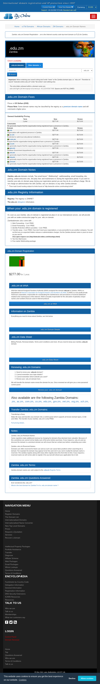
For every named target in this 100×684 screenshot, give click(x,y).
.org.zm (12, 157)
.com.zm (12, 139)
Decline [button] (72, 678)
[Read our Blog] (15, 622)
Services (8, 535)
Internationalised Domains (16, 520)
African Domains (43, 26)
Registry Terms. (52, 470)
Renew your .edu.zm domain (50, 390)
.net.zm (12, 153)
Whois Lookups (11, 567)
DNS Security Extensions (15, 594)
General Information (13, 588)
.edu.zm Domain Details (50, 329)
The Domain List (12, 517)
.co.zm (11, 144)
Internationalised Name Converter (19, 523)
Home (16, 26)
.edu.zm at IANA (50, 304)
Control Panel (10, 637)
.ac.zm (11, 135)
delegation (22, 202)
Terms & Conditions (13, 573)
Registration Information (15, 591)
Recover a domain (12, 538)
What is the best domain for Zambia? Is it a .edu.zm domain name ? (34, 485)
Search (13, 74)
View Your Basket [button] (65, 7)
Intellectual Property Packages (17, 546)
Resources (9, 600)
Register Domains (12, 514)
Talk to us (9, 611)
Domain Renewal (12, 640)
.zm (10, 130)
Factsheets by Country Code (17, 582)
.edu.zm (47, 401)
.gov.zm (12, 148)
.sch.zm (12, 162)
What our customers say (15, 617)
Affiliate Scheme (11, 558)
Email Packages (11, 564)
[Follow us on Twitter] (11, 622)
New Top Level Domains (15, 526)
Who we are (10, 608)
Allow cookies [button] (87, 678)
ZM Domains (58, 26)
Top (6, 652)
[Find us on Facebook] (7, 622)
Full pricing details (17, 423)
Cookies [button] (22, 680)
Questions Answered (13, 570)
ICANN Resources (12, 597)
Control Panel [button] (48, 7)
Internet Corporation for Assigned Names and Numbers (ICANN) (44, 293)
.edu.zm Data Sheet (50, 360)
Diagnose (9, 555)
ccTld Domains (28, 26)
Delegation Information (14, 585)
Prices (7, 529)
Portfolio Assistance (13, 549)
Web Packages (11, 561)
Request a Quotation (13, 532)
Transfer (8, 552)
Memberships (10, 614)
